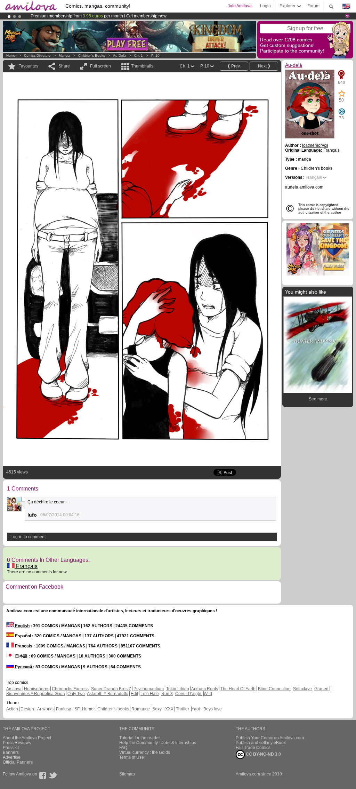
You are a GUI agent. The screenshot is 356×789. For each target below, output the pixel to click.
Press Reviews (17, 742)
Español (22, 635)
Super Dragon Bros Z (111, 688)
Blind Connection (274, 688)
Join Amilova (240, 5)
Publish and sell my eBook (261, 742)
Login (265, 5)
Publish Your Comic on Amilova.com (270, 737)
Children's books (91, 55)
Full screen (100, 66)
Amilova (14, 688)
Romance (140, 709)
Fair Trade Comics (253, 747)
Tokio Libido (177, 688)
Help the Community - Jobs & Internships (157, 742)
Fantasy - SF (68, 709)
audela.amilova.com (304, 187)
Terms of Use (131, 757)
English (22, 625)
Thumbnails (142, 66)
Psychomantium (149, 688)
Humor (88, 709)
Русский (23, 666)
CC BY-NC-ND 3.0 (263, 754)
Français (26, 566)
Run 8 (167, 693)
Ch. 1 (138, 55)
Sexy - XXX (162, 709)
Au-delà (119, 55)
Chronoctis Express (70, 688)
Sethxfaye (302, 688)
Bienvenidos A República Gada (35, 693)
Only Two (76, 693)
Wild (208, 693)
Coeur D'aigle (188, 693)
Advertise (12, 757)
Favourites (28, 66)
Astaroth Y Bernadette (107, 693)
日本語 (20, 656)
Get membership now (146, 16)
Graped (321, 688)
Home (11, 55)
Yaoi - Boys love (207, 709)
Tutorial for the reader (139, 737)
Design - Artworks (37, 709)
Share (64, 66)
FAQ (123, 747)
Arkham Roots (204, 688)
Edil (134, 693)
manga (64, 55)
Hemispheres (36, 688)
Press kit (11, 747)
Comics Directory (37, 55)
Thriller (183, 709)
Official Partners (18, 762)
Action (12, 709)
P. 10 (155, 55)
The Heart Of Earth (238, 688)
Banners (11, 752)
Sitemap (127, 774)
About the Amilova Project (27, 737)
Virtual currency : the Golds (144, 752)
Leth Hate (149, 693)
